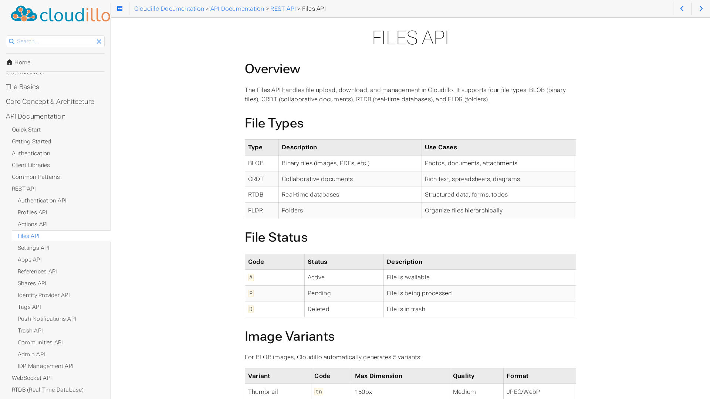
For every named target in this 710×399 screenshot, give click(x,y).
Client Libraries (31, 165)
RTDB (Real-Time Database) (48, 389)
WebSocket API (32, 378)
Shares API (32, 283)
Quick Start (26, 129)
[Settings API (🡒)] (701, 9)
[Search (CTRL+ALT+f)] (11, 41)
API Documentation (35, 116)
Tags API (29, 307)
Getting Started (31, 141)
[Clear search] (98, 41)
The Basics (22, 87)
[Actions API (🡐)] (682, 9)
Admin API (31, 354)
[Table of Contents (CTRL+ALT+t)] (120, 9)
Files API (29, 236)
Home (21, 62)
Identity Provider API (44, 295)
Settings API (34, 248)
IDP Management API (46, 366)
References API (37, 271)
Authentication (31, 153)
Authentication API (42, 200)
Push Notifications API (47, 319)
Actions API (33, 224)
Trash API (30, 330)
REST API (24, 188)
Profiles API (32, 212)
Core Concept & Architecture (50, 101)
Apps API (30, 259)
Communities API (40, 342)
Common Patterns (36, 177)
